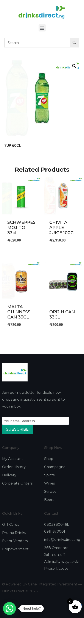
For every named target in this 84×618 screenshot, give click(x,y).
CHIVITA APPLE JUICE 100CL (62, 227)
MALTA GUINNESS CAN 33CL (18, 312)
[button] (42, 27)
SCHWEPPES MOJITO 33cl (21, 227)
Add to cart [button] (21, 251)
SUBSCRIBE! (18, 429)
